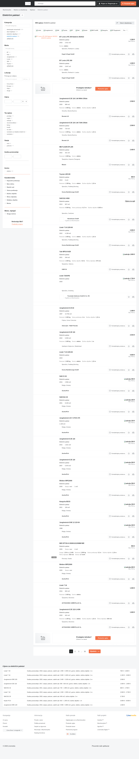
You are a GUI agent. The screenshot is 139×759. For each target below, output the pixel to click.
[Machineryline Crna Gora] (13, 3)
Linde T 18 (7, 692)
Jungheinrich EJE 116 (67, 332)
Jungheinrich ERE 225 (10, 679)
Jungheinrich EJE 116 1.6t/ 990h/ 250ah (73, 98)
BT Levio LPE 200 (65, 60)
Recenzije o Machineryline (42, 729)
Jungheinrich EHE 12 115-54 (69, 522)
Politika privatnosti (39, 723)
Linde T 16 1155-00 (66, 227)
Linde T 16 (63, 585)
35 (85, 651)
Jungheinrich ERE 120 (10, 705)
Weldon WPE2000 (65, 480)
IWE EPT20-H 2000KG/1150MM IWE (71, 543)
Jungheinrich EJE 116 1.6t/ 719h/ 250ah (73, 123)
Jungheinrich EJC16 (66, 308)
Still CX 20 (63, 376)
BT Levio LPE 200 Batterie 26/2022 (71, 37)
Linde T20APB (64, 276)
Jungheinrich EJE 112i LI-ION (69, 609)
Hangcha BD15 (64, 501)
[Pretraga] (36, 3)
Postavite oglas (103, 89)
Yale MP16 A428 (65, 251)
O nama (5, 720)
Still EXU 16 (7, 688)
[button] (128, 54)
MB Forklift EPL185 (66, 147)
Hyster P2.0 (7, 700)
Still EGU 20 (63, 397)
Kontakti (5, 726)
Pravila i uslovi (38, 720)
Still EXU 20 (7, 696)
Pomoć (5, 723)
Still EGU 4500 (64, 198)
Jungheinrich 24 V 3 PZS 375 (69, 418)
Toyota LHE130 (64, 174)
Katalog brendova (39, 733)
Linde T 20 (7, 671)
